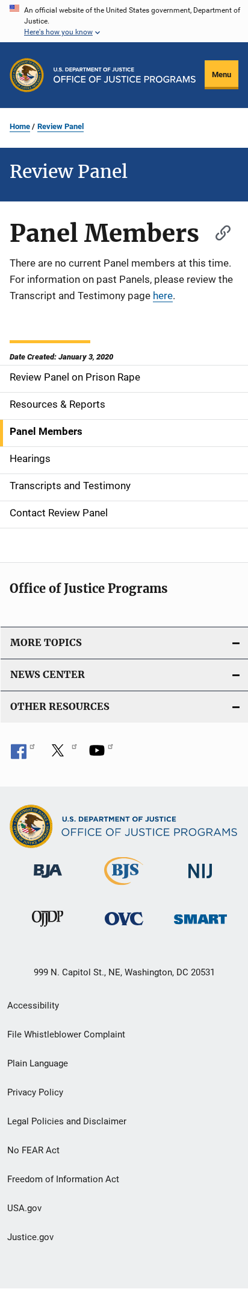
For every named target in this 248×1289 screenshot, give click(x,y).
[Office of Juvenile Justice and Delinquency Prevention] (47, 929)
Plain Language (37, 1063)
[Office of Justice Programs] (27, 75)
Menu (221, 74)
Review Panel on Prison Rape (75, 377)
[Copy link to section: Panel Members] (217, 231)
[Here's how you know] (124, 21)
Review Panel (60, 126)
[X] (62, 754)
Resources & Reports (57, 404)
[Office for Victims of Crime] (124, 927)
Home (20, 126)
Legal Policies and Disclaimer (66, 1121)
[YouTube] (101, 754)
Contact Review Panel (59, 513)
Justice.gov (30, 1237)
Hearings (30, 458)
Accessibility (33, 1005)
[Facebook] (23, 754)
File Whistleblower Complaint (66, 1034)
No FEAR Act (33, 1150)
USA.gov (24, 1208)
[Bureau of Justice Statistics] (123, 887)
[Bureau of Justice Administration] (48, 880)
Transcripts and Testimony (70, 486)
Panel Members (46, 431)
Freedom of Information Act (63, 1179)
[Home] (125, 75)
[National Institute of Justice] (200, 880)
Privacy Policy (35, 1092)
